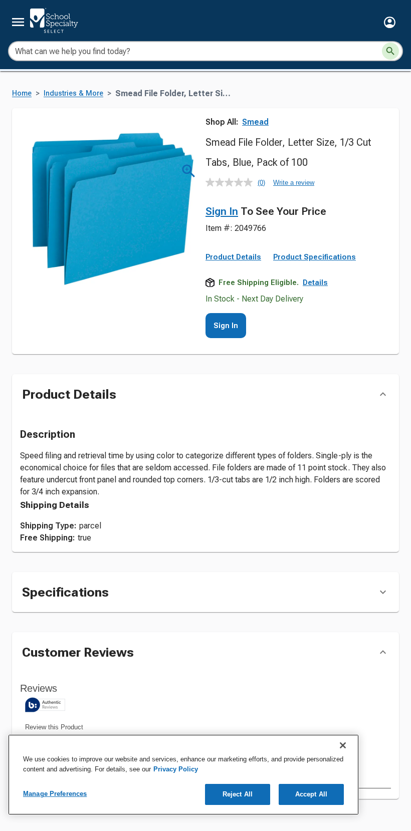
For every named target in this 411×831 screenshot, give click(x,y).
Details (315, 282)
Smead (255, 122)
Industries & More (73, 93)
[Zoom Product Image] (189, 171)
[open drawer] (18, 22)
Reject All (238, 794)
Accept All (311, 794)
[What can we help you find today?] (390, 51)
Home (22, 93)
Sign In (222, 211)
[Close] (343, 745)
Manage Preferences (55, 793)
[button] (389, 22)
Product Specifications (314, 256)
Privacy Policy (175, 769)
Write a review (293, 182)
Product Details (233, 256)
